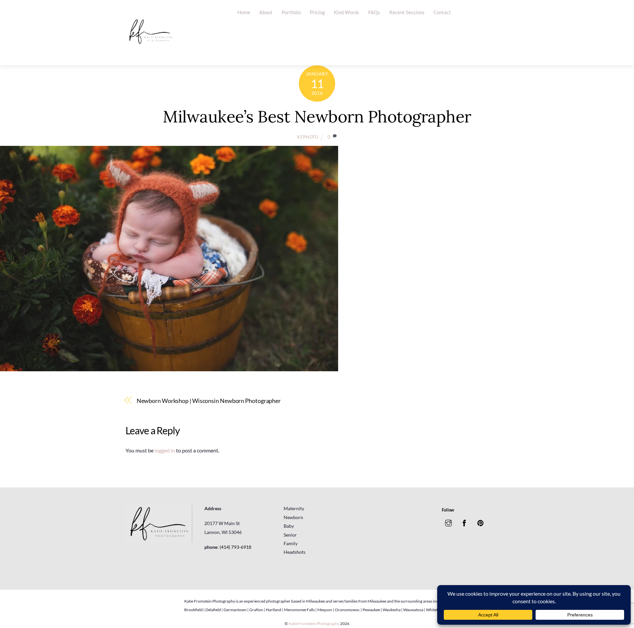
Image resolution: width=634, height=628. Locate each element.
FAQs (374, 12)
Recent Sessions (407, 12)
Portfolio (291, 12)
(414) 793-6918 (235, 547)
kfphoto (308, 137)
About (265, 12)
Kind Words (346, 12)
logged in (165, 450)
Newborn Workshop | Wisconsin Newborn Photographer (209, 400)
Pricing (317, 12)
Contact (442, 12)
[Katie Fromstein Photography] (150, 53)
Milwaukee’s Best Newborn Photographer (317, 116)
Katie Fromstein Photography (314, 623)
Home (243, 12)
